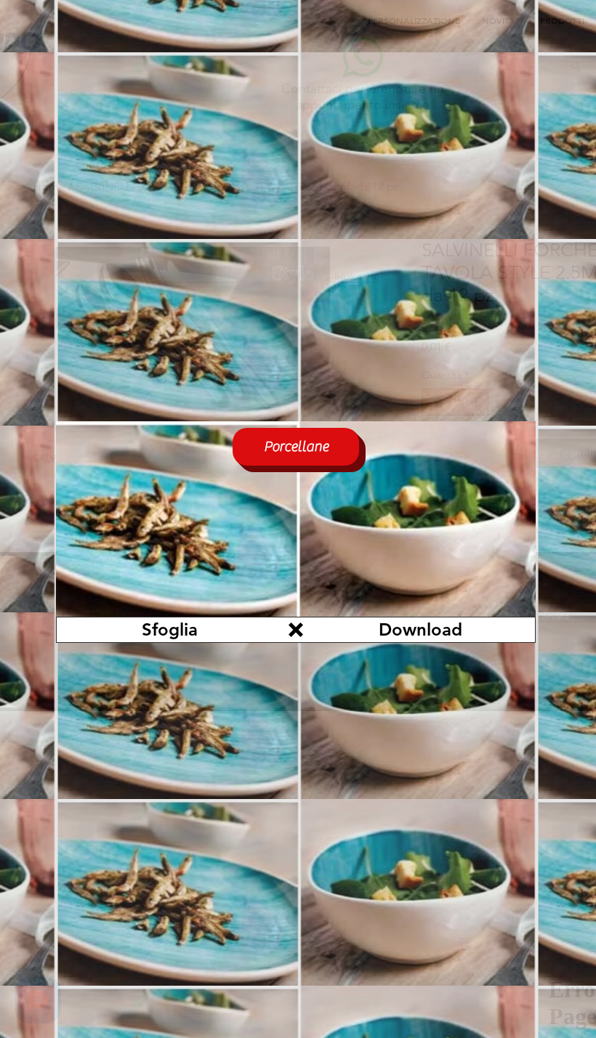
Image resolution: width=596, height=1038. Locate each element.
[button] (296, 630)
